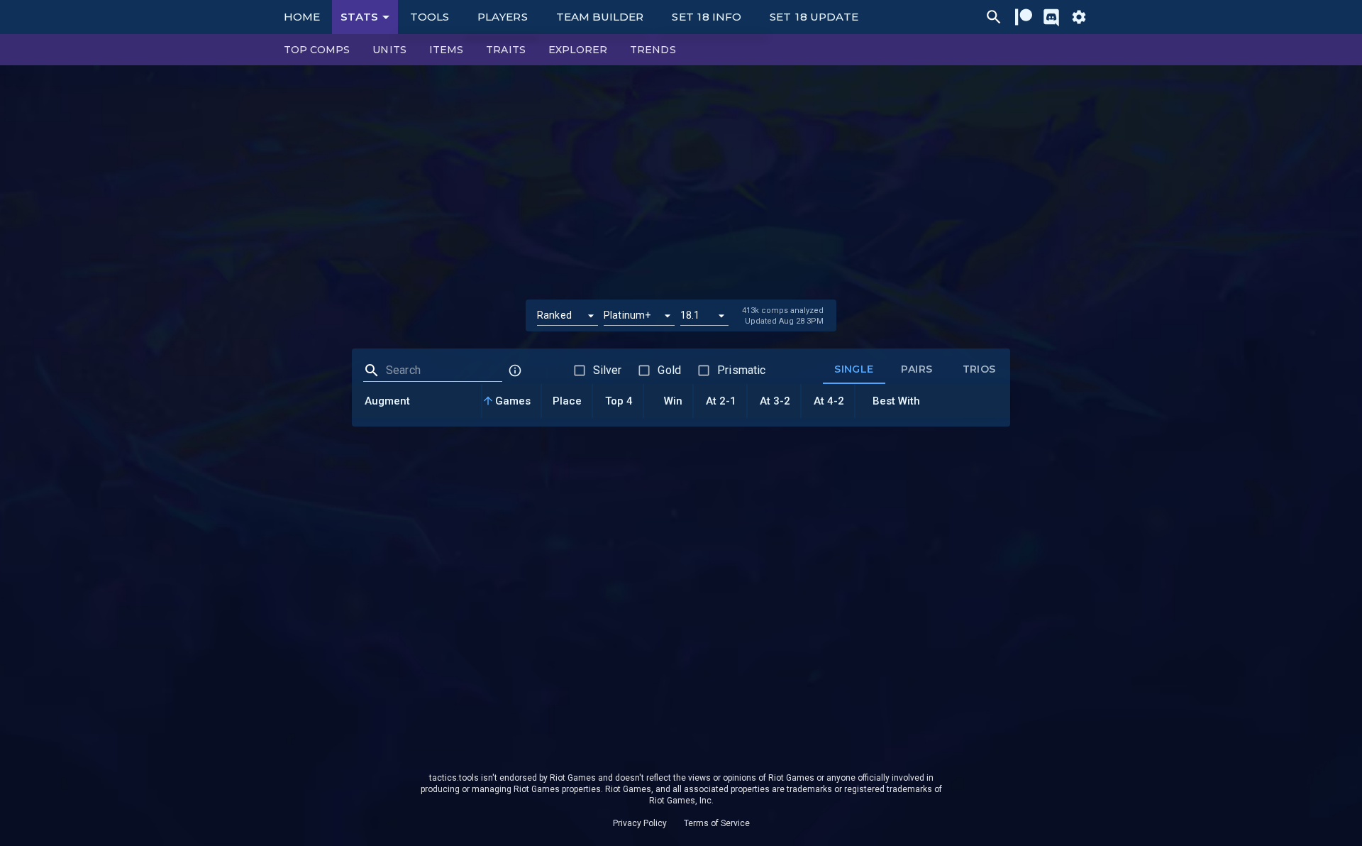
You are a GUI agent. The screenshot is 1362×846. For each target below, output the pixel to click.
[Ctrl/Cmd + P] (994, 17)
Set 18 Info (706, 16)
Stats (359, 16)
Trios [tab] (979, 369)
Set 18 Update (814, 16)
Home (302, 16)
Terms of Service (717, 823)
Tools (429, 16)
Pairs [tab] (917, 369)
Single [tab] (853, 369)
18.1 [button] (690, 315)
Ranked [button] (554, 315)
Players (502, 16)
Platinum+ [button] (627, 315)
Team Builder (600, 16)
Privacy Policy (640, 823)
